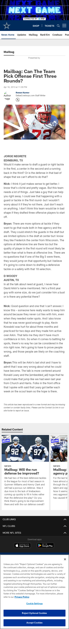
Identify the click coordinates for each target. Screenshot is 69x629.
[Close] (65, 559)
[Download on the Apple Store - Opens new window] (22, 546)
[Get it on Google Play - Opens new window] (45, 547)
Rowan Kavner (22, 92)
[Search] (58, 25)
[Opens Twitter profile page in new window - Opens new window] (18, 100)
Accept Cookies (34, 622)
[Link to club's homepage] (7, 24)
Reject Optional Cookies (34, 613)
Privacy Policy (22, 597)
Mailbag (9, 51)
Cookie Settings (34, 603)
